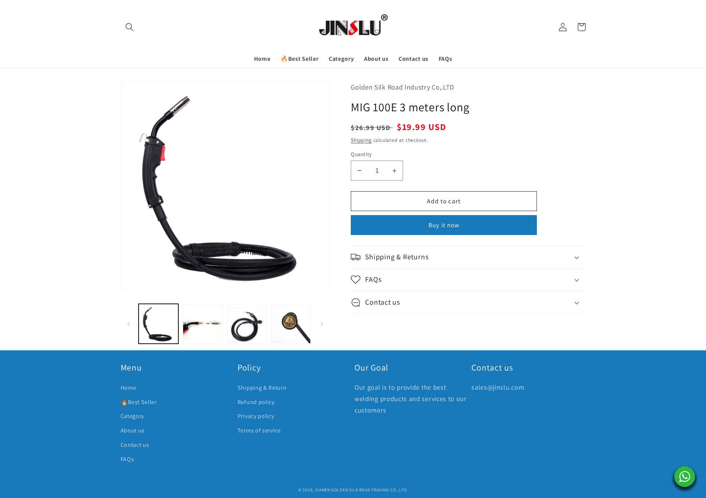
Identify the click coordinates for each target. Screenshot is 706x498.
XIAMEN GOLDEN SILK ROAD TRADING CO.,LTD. (361, 489)
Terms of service (259, 430)
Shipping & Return (262, 388)
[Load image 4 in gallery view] (290, 324)
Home (128, 388)
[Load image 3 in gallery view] (247, 324)
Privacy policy (256, 416)
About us (133, 430)
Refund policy (256, 402)
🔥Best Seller (139, 402)
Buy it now (444, 225)
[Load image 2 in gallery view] (202, 324)
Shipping (361, 140)
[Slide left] (129, 324)
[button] (130, 27)
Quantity (361, 154)
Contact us (135, 445)
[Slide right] (322, 324)
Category (133, 416)
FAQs (127, 459)
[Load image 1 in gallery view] (158, 324)
